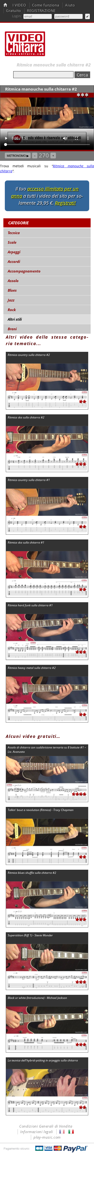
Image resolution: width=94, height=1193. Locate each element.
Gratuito (13, 10)
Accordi (14, 261)
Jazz (11, 300)
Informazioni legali (36, 1131)
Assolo (13, 280)
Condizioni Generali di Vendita (45, 1126)
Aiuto (70, 5)
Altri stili (15, 319)
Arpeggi (14, 252)
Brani (12, 328)
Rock (12, 309)
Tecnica (14, 232)
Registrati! (65, 203)
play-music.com (47, 1137)
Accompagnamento (24, 271)
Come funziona (45, 5)
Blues (12, 290)
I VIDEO (19, 5)
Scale (12, 242)
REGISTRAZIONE (41, 10)
